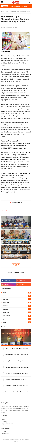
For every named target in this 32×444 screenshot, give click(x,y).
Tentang (4, 419)
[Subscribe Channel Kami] (23, 280)
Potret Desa (6, 312)
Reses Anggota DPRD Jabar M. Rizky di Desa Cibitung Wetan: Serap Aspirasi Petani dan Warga (16, 226)
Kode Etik (4, 421)
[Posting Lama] (18, 264)
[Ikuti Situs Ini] (23, 284)
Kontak (4, 431)
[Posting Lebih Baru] (14, 264)
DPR (18, 27)
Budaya (5, 292)
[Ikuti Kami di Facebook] (8, 280)
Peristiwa (5, 306)
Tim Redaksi (5, 433)
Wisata (4, 322)
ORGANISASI (6, 302)
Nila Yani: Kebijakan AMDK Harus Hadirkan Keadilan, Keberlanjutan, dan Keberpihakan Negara (15, 256)
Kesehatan (5, 299)
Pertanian (5, 309)
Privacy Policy (5, 425)
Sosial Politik (6, 316)
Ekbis (4, 296)
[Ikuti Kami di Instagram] (8, 284)
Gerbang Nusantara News (18, 439)
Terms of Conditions (7, 423)
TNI (3, 319)
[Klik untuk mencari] (30, 2)
